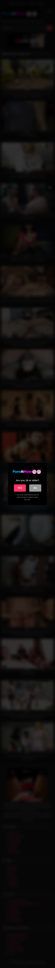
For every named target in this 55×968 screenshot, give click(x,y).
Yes (20, 488)
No (35, 488)
